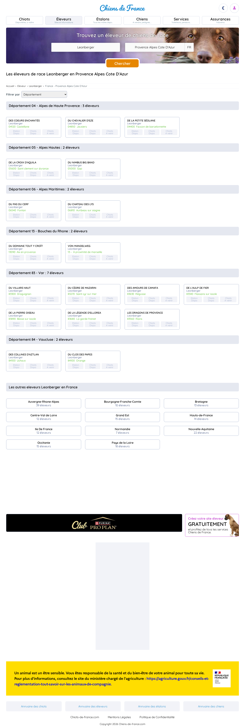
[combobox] (85, 47)
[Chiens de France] (122, 8)
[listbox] (189, 47)
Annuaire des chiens (211, 706)
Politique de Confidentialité (157, 717)
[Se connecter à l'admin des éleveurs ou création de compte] (234, 8)
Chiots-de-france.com (84, 717)
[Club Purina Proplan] (94, 523)
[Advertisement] (122, 483)
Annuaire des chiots (34, 706)
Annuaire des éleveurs (92, 706)
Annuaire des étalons (152, 706)
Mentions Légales (119, 717)
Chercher (122, 63)
